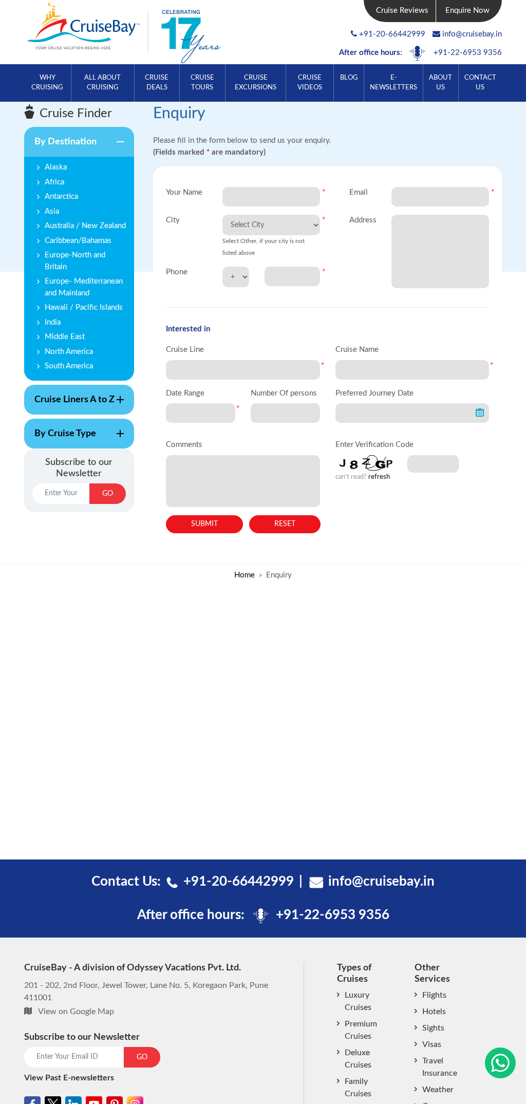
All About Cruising (102, 82)
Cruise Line (185, 349)
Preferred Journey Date (374, 393)
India (53, 322)
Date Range (185, 393)
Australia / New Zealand (85, 226)
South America (69, 366)
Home (244, 575)
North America (69, 351)
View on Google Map (76, 1011)
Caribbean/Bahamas (78, 241)
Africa (54, 182)
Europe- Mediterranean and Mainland (84, 287)
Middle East (65, 337)
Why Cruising (47, 82)
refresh (379, 477)
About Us (440, 82)
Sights (433, 1028)
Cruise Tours (202, 82)
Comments (184, 444)
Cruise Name (357, 349)
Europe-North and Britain (75, 261)
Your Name (184, 192)
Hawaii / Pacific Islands (84, 307)
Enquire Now (467, 10)
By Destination (60, 147)
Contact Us (480, 82)
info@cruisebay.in (472, 34)
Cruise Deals (156, 82)
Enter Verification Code (374, 444)
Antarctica (61, 196)
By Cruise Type (60, 438)
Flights (434, 995)
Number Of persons (284, 393)
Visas (431, 1044)
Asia (52, 211)
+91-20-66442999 (392, 34)
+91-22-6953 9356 (468, 53)
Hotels (434, 1011)
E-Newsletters (393, 82)
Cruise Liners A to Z (69, 405)
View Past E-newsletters (69, 1078)
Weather (438, 1090)
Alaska (56, 167)
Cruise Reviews (402, 10)
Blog (349, 77)
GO (107, 493)
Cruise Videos (309, 82)
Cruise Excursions (255, 82)
